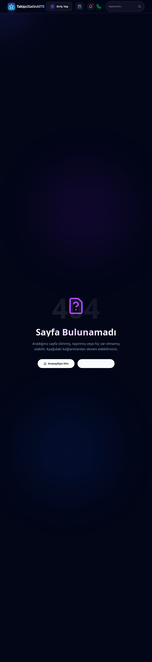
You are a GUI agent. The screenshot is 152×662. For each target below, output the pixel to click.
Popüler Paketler (94, 363)
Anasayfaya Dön (58, 363)
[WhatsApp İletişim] (99, 6)
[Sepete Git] (79, 6)
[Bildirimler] (90, 6)
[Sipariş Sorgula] (140, 6)
